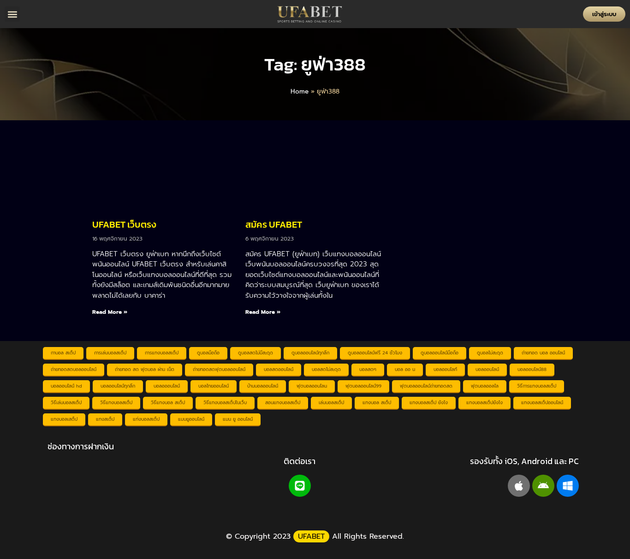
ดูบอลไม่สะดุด (490, 352)
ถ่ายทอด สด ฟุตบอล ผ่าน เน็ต (144, 369)
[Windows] (568, 486)
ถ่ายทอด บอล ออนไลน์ (543, 352)
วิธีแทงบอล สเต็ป (168, 402)
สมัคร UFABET (273, 224)
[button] (12, 14)
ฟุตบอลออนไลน (312, 385)
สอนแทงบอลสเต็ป (282, 402)
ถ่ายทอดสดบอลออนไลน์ (73, 369)
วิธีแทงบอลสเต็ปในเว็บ (225, 402)
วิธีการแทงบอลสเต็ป (536, 385)
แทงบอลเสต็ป (64, 419)
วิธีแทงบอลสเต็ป (116, 402)
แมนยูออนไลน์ (191, 419)
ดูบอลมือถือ (208, 352)
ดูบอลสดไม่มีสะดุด (255, 352)
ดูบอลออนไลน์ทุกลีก (310, 352)
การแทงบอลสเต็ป (161, 352)
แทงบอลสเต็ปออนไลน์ (542, 402)
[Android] (543, 486)
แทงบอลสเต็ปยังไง (484, 402)
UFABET (311, 536)
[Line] (300, 486)
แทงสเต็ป (105, 419)
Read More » (109, 312)
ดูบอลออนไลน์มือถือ (439, 352)
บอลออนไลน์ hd (66, 385)
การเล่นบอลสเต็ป (110, 352)
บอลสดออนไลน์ (278, 369)
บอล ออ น (405, 369)
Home (300, 91)
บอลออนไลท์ (445, 369)
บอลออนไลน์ (487, 369)
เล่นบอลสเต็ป (331, 402)
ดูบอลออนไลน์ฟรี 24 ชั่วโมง (375, 352)
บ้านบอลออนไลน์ (262, 385)
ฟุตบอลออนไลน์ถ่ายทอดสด (426, 385)
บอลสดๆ (367, 369)
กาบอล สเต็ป (63, 352)
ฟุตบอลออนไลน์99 (363, 385)
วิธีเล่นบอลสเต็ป (66, 402)
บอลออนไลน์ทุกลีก (118, 385)
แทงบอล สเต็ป (377, 402)
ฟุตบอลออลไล (485, 385)
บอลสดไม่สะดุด (326, 369)
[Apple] (519, 486)
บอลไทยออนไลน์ (213, 385)
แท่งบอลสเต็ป (146, 419)
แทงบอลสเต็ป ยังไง (429, 402)
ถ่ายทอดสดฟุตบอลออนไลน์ (219, 369)
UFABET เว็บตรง (124, 224)
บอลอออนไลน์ (167, 385)
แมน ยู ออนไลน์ (238, 419)
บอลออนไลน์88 (532, 369)
